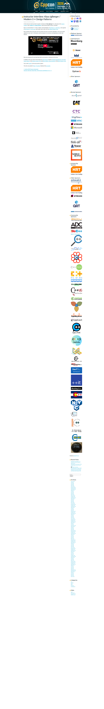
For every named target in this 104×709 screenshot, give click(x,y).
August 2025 (73, 490)
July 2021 (72, 523)
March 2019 (72, 539)
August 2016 (73, 557)
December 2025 (73, 487)
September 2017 (73, 550)
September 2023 (73, 506)
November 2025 (73, 488)
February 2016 (73, 561)
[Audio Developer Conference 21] (76, 225)
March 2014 (72, 576)
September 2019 (73, 533)
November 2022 (73, 511)
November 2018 (73, 540)
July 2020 (72, 527)
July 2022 (72, 515)
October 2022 (73, 512)
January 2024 (73, 503)
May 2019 (72, 537)
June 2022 (72, 516)
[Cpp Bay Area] (76, 315)
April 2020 (72, 529)
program (56, 11)
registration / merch (64, 11)
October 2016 (73, 555)
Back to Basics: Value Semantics (49, 61)
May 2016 (72, 559)
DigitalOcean (76, 455)
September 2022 (73, 513)
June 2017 (72, 553)
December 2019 (73, 530)
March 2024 (72, 502)
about (36, 11)
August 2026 (73, 481)
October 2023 (73, 505)
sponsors (42, 11)
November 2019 (73, 531)
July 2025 (72, 491)
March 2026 (72, 486)
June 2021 (72, 524)
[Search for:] (75, 474)
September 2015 (73, 564)
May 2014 (72, 574)
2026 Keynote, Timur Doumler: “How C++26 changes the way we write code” (76, 465)
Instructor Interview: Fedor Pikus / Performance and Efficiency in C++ (38, 70)
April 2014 (72, 575)
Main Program (45, 59)
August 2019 (73, 534)
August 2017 (73, 551)
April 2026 (72, 485)
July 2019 (72, 535)
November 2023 (73, 504)
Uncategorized (73, 586)
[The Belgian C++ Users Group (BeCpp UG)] (76, 231)
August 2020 (73, 526)
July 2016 (72, 558)
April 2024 (72, 501)
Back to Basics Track (62, 61)
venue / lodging (49, 11)
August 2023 (73, 507)
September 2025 (73, 489)
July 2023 (72, 508)
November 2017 (73, 548)
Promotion (72, 585)
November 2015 (73, 562)
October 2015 (73, 563)
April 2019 (72, 538)
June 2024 (72, 499)
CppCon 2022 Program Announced (31, 69)
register (30, 63)
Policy (72, 584)
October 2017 (73, 549)
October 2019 (73, 532)
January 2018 (73, 547)
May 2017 (72, 554)
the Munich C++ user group (30, 29)
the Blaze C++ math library (55, 27)
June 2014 (72, 573)
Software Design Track (53, 29)
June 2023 (72, 509)
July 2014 (72, 572)
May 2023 (72, 510)
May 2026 (72, 484)
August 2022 (73, 514)
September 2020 (73, 525)
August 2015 (73, 565)
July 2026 (72, 482)
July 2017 (72, 552)
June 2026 (72, 483)
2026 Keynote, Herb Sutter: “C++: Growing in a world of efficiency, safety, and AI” (76, 462)
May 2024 (72, 500)
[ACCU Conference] (76, 219)
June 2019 (72, 536)
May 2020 (72, 528)
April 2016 (72, 560)
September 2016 (73, 556)
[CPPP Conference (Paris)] (76, 351)
